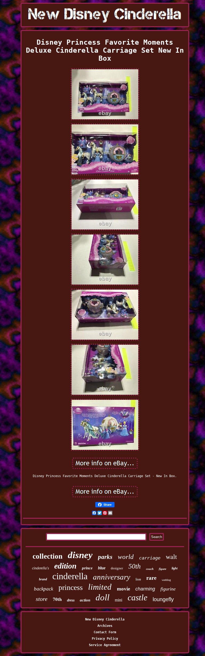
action (85, 600)
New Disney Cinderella (104, 619)
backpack (43, 589)
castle (137, 597)
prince (87, 568)
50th (134, 566)
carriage (149, 558)
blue (101, 568)
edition (65, 565)
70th (57, 599)
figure (162, 568)
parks (105, 557)
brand (43, 579)
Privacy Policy (105, 638)
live (138, 579)
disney (80, 555)
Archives (104, 626)
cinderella (70, 576)
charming (145, 589)
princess (70, 587)
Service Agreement (105, 645)
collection (47, 556)
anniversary (111, 577)
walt (171, 556)
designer (117, 568)
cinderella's (40, 568)
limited (100, 587)
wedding (166, 579)
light (175, 568)
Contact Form (105, 632)
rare (151, 578)
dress (70, 600)
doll (102, 597)
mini (118, 600)
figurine (168, 589)
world (126, 556)
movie (123, 589)
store (42, 599)
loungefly (163, 599)
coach (149, 568)
